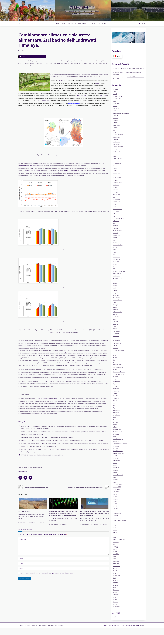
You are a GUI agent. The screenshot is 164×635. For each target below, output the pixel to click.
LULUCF (115, 369)
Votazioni (115, 602)
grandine (115, 321)
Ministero (115, 386)
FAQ (100, 23)
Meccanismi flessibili (119, 372)
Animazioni (116, 115)
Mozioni (115, 400)
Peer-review (116, 441)
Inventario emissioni (118, 350)
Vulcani (115, 604)
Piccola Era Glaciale (118, 453)
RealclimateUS (117, 489)
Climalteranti (22, 472)
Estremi (115, 264)
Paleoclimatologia (118, 439)
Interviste (115, 348)
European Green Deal (119, 271)
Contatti (105, 23)
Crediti (142, 625)
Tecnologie (116, 561)
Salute (114, 527)
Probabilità (116, 467)
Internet (115, 345)
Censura (115, 166)
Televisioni (116, 563)
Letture (115, 357)
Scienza (115, 532)
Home (57, 23)
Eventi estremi (117, 273)
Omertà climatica (24, 511)
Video (114, 597)
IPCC (114, 352)
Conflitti (115, 187)
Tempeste (115, 568)
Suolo (114, 559)
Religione (115, 499)
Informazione (116, 341)
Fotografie (115, 293)
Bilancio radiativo (118, 146)
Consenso (115, 190)
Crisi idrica (116, 211)
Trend (114, 587)
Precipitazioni (117, 460)
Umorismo (116, 590)
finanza (115, 285)
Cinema (115, 170)
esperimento (116, 259)
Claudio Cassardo (54, 524)
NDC (114, 405)
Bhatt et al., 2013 (82, 95)
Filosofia (115, 283)
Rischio (115, 523)
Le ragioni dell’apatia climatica (135, 68)
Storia (114, 556)
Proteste (115, 472)
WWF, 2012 (103, 95)
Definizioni (116, 221)
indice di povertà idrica (44, 100)
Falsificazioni (116, 276)
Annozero (115, 118)
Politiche (115, 458)
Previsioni (115, 465)
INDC (114, 338)
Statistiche (116, 554)
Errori (114, 254)
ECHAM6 (37, 170)
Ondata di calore (117, 429)
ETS (114, 269)
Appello (115, 127)
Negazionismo (117, 408)
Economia (115, 233)
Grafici (114, 319)
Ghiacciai (115, 309)
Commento (22, 539)
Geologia (115, 305)
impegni (115, 329)
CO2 (114, 175)
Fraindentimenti (117, 300)
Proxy (114, 477)
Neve (114, 417)
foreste (115, 290)
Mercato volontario (118, 374)
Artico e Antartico (118, 134)
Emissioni (115, 247)
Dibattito (115, 225)
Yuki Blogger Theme (119, 625)
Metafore (115, 376)
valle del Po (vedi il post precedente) (47, 398)
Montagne (116, 398)
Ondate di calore (117, 432)
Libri (114, 360)
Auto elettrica (116, 144)
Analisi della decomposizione (121, 113)
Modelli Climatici (117, 396)
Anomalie (115, 120)
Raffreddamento (117, 484)
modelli (115, 393)
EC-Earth (30, 170)
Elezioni (115, 240)
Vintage (115, 599)
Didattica (85, 23)
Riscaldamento (117, 518)
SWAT (97, 83)
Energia (115, 249)
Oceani (115, 424)
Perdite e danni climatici (120, 444)
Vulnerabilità (116, 606)
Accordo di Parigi (117, 96)
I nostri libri (72, 23)
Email (21, 563)
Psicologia (115, 479)
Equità (114, 252)
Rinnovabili (116, 515)
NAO (114, 403)
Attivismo (115, 139)
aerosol (115, 106)
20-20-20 (115, 89)
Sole (114, 544)
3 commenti (41, 522)
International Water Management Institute (30, 165)
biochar (115, 149)
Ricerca (115, 503)
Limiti (114, 362)
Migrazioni (116, 384)
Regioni (115, 496)
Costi (114, 206)
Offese (115, 427)
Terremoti (115, 573)
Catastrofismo (117, 163)
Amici (114, 110)
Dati (114, 216)
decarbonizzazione (118, 218)
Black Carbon (116, 151)
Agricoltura (116, 108)
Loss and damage (118, 367)
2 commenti (104, 524)
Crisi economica (117, 209)
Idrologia (115, 324)
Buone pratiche (117, 158)
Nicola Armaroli (23, 522)
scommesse (116, 535)
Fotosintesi (116, 295)
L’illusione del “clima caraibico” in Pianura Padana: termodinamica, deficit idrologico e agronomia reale (94, 513)
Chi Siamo (64, 23)
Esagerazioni (116, 257)
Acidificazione (117, 99)
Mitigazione (116, 388)
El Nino (115, 237)
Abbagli (115, 91)
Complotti (115, 180)
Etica (114, 266)
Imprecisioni (116, 331)
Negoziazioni (116, 415)
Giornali (115, 314)
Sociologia (116, 542)
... (23, 518)
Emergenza (116, 242)
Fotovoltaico (116, 297)
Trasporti (115, 585)
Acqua (114, 101)
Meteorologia (116, 381)
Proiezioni (115, 470)
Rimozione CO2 (117, 513)
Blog (114, 154)
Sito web (21, 568)
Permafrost (116, 446)
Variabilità (116, 594)
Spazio (115, 549)
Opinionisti (116, 434)
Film (114, 281)
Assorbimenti (116, 137)
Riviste (115, 525)
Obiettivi (115, 422)
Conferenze (116, 185)
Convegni (115, 192)
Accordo (115, 94)
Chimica (115, 168)
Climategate (116, 173)
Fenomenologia (117, 278)
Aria (114, 130)
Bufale (114, 156)
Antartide (115, 122)
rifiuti (114, 511)
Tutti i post (93, 23)
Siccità (114, 537)
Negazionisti (116, 410)
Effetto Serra (116, 235)
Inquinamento (117, 343)
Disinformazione (117, 230)
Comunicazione (117, 182)
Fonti (114, 288)
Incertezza (116, 336)
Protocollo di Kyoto (118, 475)
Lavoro (115, 355)
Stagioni (115, 551)
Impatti (115, 326)
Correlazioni (116, 202)
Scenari (115, 530)
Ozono (114, 436)
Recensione (116, 491)
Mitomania (116, 391)
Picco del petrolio (118, 451)
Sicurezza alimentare (119, 539)
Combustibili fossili (118, 178)
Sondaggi (115, 547)
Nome (21, 558)
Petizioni (115, 448)
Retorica (115, 501)
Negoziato (116, 412)
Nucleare (115, 420)
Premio (115, 463)
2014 (60, 80)
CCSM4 (25, 170)
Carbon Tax (116, 161)
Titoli (114, 578)
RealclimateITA (117, 487)
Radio (114, 482)
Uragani (115, 592)
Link (79, 23)
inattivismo (116, 333)
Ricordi (115, 506)
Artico (114, 132)
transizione (116, 582)
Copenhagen (116, 199)
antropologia (116, 125)
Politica (115, 456)
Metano (115, 379)
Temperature (116, 566)
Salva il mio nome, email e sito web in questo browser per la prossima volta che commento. (47, 573)
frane (114, 302)
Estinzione (116, 261)
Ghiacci (115, 307)
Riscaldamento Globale (119, 520)
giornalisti (116, 317)
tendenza (115, 571)
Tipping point (117, 575)
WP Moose (136, 625)
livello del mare (117, 364)
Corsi (114, 204)
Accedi (114, 617)
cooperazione (116, 194)
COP (114, 197)
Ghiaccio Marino (117, 312)
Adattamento (116, 103)
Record (115, 494)
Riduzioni (115, 508)
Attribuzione (116, 142)
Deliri (114, 223)
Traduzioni (116, 580)
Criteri (114, 214)
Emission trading (117, 245)
